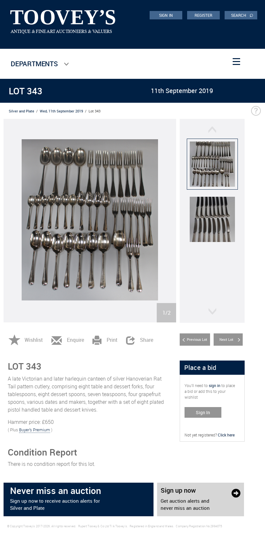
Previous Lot (197, 339)
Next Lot (226, 339)
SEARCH (242, 15)
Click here (226, 434)
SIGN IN (166, 15)
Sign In (203, 412)
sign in (214, 385)
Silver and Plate (21, 111)
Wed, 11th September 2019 (61, 111)
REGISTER (204, 15)
